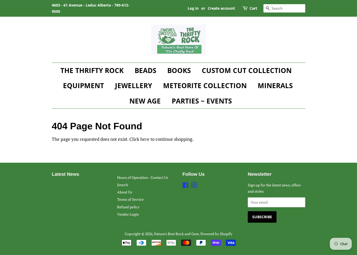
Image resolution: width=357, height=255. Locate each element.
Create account (221, 8)
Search (122, 184)
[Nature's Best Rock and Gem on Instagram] (194, 186)
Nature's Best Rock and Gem (176, 233)
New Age (145, 101)
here (144, 139)
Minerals (275, 85)
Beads (145, 70)
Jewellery (133, 85)
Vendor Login (128, 214)
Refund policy (128, 206)
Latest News (65, 174)
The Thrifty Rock (92, 70)
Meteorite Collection (205, 85)
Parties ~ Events (202, 101)
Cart (253, 8)
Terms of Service (130, 199)
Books (179, 70)
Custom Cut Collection (247, 70)
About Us (124, 192)
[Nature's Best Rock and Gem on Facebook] (185, 186)
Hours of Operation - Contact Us (142, 177)
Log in (193, 8)
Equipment (83, 85)
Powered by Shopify (216, 233)
